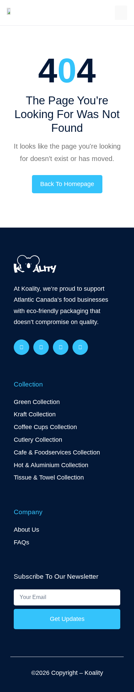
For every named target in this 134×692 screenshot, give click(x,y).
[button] (121, 12)
